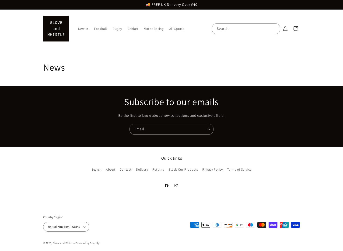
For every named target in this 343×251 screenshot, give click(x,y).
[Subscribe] (208, 129)
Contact (126, 169)
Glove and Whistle (64, 243)
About (110, 169)
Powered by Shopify (87, 243)
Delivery (142, 169)
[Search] (275, 29)
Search (96, 169)
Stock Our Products (183, 169)
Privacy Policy (212, 169)
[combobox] (246, 29)
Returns (158, 169)
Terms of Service (239, 169)
